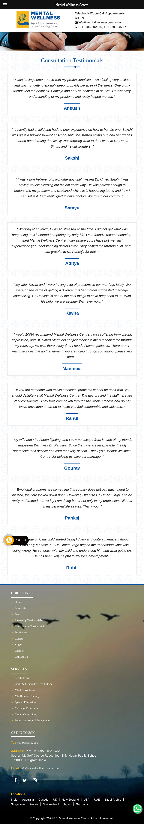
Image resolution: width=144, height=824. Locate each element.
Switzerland (51, 804)
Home (18, 602)
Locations (18, 794)
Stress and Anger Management (32, 720)
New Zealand (70, 799)
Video (18, 644)
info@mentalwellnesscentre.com (40, 768)
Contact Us (21, 656)
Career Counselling (26, 714)
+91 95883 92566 (89, 27)
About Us (20, 608)
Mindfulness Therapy (27, 696)
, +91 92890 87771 (114, 27)
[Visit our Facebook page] (15, 780)
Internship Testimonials (28, 620)
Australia (28, 799)
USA (86, 799)
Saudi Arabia (112, 799)
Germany (82, 804)
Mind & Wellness (25, 690)
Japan (67, 804)
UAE (97, 799)
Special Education (25, 702)
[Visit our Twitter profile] (25, 780)
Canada (43, 799)
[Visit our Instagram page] (35, 780)
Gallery (19, 638)
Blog (17, 614)
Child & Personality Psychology (33, 683)
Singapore (18, 804)
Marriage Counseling (27, 708)
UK (55, 799)
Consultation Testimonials (30, 626)
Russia (33, 804)
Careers (19, 650)
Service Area (22, 632)
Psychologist (22, 677)
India (14, 799)
